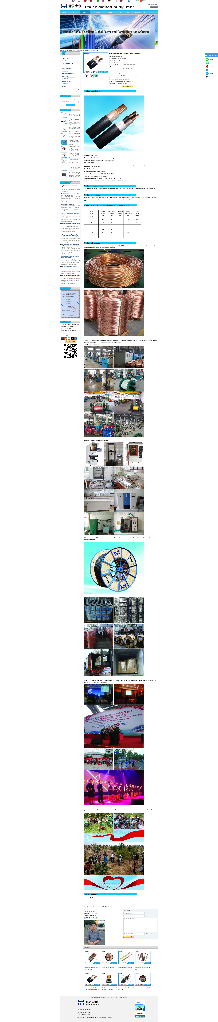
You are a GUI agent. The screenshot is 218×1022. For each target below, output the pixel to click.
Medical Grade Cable (67, 66)
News (120, 12)
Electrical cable (90, 906)
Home (64, 12)
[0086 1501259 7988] (96, 918)
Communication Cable (67, 63)
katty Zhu (211, 63)
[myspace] (62, 338)
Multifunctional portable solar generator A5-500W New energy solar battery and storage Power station (74, 175)
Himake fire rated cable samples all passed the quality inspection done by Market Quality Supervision (70, 246)
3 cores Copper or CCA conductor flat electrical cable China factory (74, 161)
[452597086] (89, 918)
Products (85, 12)
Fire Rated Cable (66, 78)
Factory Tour (97, 12)
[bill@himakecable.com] (91, 918)
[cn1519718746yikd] (94, 918)
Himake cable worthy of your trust (69, 266)
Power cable (98, 906)
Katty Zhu (210, 66)
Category (66, 50)
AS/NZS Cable (65, 84)
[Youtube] (65, 338)
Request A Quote (152, 4)
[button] (108, 47)
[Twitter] (72, 338)
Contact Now (70, 341)
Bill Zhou (211, 73)
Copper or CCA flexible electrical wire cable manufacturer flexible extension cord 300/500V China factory (74, 122)
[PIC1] (109, 48)
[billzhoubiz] (87, 918)
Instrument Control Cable (68, 73)
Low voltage (113, 906)
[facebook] (75, 338)
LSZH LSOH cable (105, 906)
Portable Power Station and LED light (71, 89)
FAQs (128, 12)
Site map (117, 997)
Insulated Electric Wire (67, 58)
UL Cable (64, 86)
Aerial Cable (65, 71)
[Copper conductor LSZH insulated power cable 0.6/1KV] (96, 62)
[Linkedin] (69, 338)
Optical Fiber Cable (66, 68)
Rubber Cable (65, 76)
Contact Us (109, 12)
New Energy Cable (66, 81)
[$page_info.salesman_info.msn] (85, 918)
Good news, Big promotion (67, 204)
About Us (74, 12)
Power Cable (72, 50)
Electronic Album (140, 1016)
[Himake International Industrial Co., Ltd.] (71, 8)
